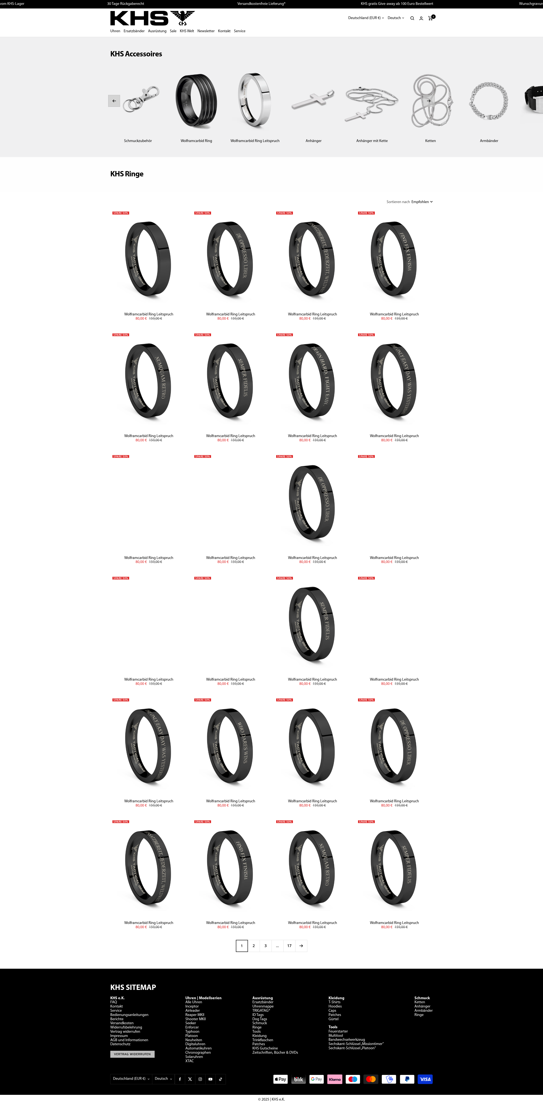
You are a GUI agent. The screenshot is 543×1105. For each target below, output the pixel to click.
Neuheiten (193, 1040)
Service (239, 31)
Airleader (192, 1011)
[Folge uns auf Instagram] (200, 1079)
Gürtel (334, 1019)
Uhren (115, 31)
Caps (332, 1011)
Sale (173, 31)
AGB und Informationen (129, 1040)
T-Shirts (334, 1002)
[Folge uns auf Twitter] (190, 1079)
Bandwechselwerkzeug (347, 1040)
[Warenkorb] (430, 18)
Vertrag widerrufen (125, 1032)
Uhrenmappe (263, 1007)
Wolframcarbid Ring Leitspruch (255, 141)
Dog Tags (259, 1019)
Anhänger (314, 141)
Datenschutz (120, 1044)
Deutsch (394, 18)
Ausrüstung (157, 31)
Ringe (257, 1028)
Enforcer (192, 1028)
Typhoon (192, 1032)
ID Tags (258, 1015)
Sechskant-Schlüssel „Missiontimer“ (356, 1044)
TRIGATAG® (261, 1011)
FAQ (113, 1002)
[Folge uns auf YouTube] (210, 1079)
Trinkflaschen (262, 1040)
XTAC (189, 1061)
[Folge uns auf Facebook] (180, 1079)
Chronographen (198, 1053)
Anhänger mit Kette (372, 141)
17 (289, 945)
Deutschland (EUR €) (364, 18)
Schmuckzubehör (138, 141)
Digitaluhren (195, 1044)
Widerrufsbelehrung (126, 1028)
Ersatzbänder (134, 31)
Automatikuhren (198, 1049)
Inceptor (192, 1007)
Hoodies (335, 1007)
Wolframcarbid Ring (196, 141)
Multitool (336, 1036)
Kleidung (259, 1036)
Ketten (430, 141)
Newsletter (206, 31)
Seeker (190, 1023)
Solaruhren (194, 1057)
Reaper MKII (194, 1015)
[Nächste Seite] (301, 946)
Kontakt (224, 31)
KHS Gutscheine (265, 1049)
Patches (258, 1044)
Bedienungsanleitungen (129, 1015)
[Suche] (412, 18)
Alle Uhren (193, 1002)
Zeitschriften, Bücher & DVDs (275, 1053)
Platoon (191, 1036)
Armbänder (489, 141)
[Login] (421, 18)
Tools (256, 1032)
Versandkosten (122, 1023)
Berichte (116, 1019)
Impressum (119, 1036)
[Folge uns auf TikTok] (221, 1079)
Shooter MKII (195, 1019)
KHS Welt (187, 31)
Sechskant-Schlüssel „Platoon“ (352, 1048)
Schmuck (259, 1023)
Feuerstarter (338, 1032)
